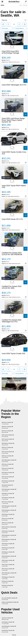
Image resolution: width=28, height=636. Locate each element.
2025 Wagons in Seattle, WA (8, 552)
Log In (20, 5)
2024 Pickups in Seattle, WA (8, 515)
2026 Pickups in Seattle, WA (8, 561)
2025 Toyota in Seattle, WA (8, 440)
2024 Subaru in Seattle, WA (8, 494)
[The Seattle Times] (14, 2)
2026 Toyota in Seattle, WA (8, 452)
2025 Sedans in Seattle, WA (8, 481)
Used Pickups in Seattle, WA (8, 631)
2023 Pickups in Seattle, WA (8, 544)
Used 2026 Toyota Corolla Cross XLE (14, 153)
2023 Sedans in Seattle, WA (8, 498)
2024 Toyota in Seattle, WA (8, 435)
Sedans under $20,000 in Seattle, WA (10, 603)
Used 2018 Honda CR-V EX (12, 219)
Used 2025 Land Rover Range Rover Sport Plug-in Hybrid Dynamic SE (13, 120)
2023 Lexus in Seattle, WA (7, 465)
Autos (2, 5)
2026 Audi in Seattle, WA (7, 586)
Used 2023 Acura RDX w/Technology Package (10, 52)
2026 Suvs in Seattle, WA (7, 448)
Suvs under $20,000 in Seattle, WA (9, 598)
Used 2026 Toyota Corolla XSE (13, 353)
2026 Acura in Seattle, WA (7, 582)
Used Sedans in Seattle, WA (8, 623)
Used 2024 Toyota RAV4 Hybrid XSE (14, 186)
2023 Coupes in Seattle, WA (8, 569)
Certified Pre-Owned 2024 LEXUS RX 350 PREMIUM (12, 253)
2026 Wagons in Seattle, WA (8, 578)
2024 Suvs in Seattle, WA (7, 427)
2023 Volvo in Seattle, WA (7, 502)
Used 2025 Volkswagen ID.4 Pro (14, 85)
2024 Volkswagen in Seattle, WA (9, 506)
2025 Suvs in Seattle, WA (7, 423)
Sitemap (14, 634)
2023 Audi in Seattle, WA (7, 486)
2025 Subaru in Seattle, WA (8, 473)
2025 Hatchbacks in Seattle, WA (9, 540)
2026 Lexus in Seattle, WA (7, 519)
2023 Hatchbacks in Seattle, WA (9, 511)
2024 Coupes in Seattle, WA (8, 565)
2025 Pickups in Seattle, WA (8, 548)
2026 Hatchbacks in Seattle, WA (9, 557)
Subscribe (25, 5)
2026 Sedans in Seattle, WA (8, 532)
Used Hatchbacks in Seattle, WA (9, 627)
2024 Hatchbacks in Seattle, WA (9, 536)
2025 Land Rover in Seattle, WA (9, 527)
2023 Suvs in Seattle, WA (7, 431)
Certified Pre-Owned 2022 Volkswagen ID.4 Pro (11, 321)
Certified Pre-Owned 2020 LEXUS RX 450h (11, 287)
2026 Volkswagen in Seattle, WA (9, 573)
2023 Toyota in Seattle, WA (8, 477)
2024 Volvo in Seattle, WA (7, 523)
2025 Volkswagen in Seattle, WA (9, 460)
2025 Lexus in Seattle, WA (7, 469)
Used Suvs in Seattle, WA (7, 618)
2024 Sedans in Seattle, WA (8, 444)
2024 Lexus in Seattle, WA (7, 456)
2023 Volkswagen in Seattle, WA (9, 490)
